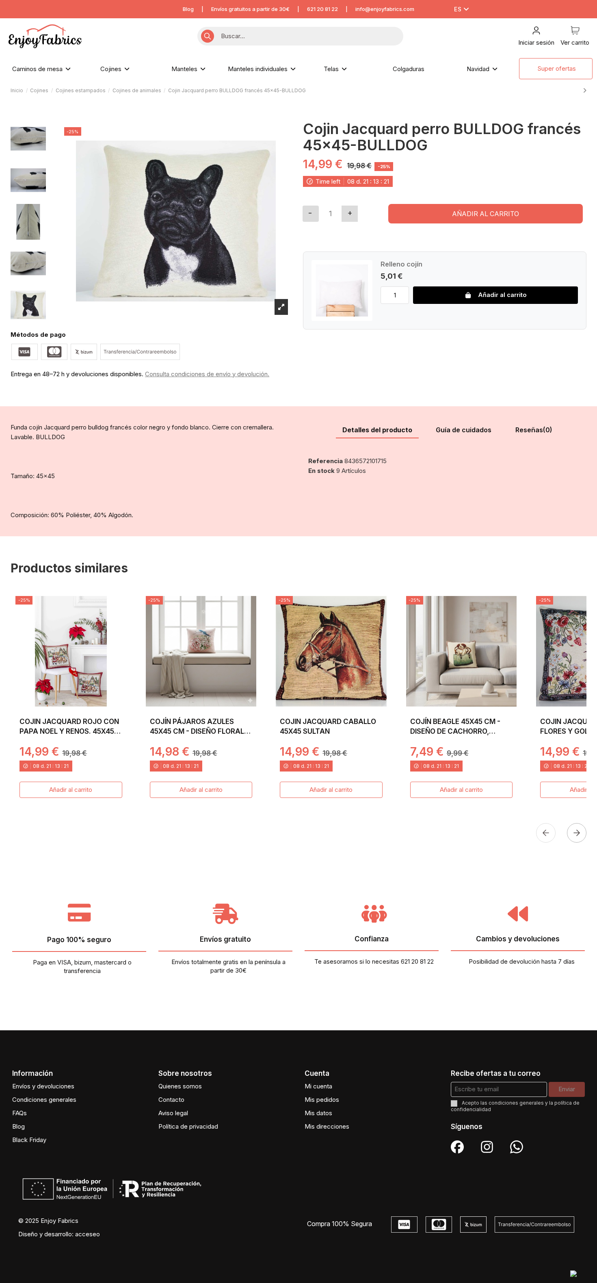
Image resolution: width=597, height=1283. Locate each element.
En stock (321, 471)
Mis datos (318, 1113)
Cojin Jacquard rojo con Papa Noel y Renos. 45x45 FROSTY (69, 731)
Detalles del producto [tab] (377, 430)
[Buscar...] (207, 36)
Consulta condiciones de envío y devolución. (207, 374)
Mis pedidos (322, 1099)
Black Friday (29, 1140)
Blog (188, 9)
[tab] (534, 430)
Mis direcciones (327, 1126)
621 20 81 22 (322, 9)
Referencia (325, 461)
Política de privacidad (188, 1126)
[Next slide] (576, 833)
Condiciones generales (44, 1099)
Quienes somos (180, 1086)
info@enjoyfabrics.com (384, 9)
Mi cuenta (318, 1086)
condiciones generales (516, 1103)
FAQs (19, 1113)
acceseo (87, 1234)
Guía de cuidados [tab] (463, 430)
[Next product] (584, 90)
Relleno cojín (401, 264)
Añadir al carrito (485, 214)
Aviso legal (173, 1113)
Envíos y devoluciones (43, 1086)
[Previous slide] (546, 833)
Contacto (171, 1099)
